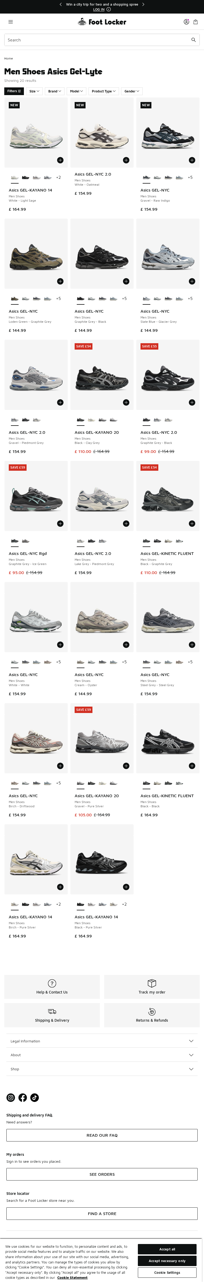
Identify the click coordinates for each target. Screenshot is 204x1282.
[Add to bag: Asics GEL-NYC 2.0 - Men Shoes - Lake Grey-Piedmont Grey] (126, 523)
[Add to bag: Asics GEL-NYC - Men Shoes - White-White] (60, 645)
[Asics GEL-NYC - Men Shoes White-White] (157, 178)
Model (74, 91)
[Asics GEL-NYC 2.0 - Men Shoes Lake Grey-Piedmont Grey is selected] (80, 541)
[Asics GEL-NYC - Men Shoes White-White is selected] (15, 662)
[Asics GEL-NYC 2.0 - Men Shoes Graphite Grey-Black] (25, 420)
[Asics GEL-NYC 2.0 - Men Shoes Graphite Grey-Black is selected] (146, 420)
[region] (102, 7)
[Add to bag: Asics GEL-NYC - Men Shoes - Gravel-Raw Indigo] (192, 160)
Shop (15, 1069)
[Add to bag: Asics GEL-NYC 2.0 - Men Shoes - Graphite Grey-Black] (192, 402)
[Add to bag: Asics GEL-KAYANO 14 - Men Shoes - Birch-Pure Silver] (60, 887)
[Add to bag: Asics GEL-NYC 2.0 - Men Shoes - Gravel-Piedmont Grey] (60, 402)
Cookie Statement (72, 1277)
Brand (52, 91)
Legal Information (25, 1041)
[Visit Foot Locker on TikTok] (34, 1097)
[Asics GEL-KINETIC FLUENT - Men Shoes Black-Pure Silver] (179, 541)
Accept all (167, 1249)
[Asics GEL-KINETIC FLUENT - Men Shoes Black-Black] (157, 541)
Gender (130, 91)
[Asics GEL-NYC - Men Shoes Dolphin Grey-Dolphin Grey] (179, 178)
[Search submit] (193, 40)
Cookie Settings (167, 1272)
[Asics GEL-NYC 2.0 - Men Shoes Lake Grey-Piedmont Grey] (36, 420)
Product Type (102, 91)
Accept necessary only (167, 1261)
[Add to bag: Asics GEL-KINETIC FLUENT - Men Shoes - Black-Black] (192, 766)
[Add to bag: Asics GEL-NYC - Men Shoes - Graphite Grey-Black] (126, 281)
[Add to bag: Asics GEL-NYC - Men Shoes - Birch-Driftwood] (60, 766)
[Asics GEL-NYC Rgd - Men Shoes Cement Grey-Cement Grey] (25, 541)
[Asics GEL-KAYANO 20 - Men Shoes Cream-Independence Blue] (91, 420)
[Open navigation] (10, 21)
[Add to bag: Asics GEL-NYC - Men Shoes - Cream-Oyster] (126, 645)
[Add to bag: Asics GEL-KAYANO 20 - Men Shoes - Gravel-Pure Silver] (126, 766)
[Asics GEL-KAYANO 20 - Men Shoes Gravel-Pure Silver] (102, 420)
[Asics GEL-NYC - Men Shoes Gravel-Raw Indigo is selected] (146, 178)
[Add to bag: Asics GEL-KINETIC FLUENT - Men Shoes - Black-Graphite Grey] (192, 523)
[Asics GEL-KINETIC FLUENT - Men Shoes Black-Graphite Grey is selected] (146, 541)
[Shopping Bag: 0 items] (195, 21)
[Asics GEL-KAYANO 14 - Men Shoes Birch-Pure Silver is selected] (15, 904)
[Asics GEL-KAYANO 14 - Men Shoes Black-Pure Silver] (25, 178)
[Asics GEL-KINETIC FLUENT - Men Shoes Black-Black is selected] (146, 783)
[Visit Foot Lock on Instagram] (10, 1097)
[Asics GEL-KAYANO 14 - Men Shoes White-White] (36, 178)
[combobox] (102, 40)
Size (32, 91)
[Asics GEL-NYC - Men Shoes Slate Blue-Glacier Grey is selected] (146, 299)
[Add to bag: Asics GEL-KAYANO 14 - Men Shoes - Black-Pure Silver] (126, 887)
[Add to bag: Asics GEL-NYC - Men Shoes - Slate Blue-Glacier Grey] (192, 281)
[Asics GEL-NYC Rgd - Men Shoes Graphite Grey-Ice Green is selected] (15, 541)
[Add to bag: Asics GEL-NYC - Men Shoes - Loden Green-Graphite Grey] (60, 281)
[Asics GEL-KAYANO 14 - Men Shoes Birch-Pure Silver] (113, 904)
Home (8, 58)
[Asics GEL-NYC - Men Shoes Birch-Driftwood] (48, 662)
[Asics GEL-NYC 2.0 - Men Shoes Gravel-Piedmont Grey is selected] (15, 420)
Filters (12, 91)
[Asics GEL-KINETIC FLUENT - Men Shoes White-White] (168, 541)
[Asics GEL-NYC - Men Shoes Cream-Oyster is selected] (80, 662)
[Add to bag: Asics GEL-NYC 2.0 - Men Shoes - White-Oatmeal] (126, 160)
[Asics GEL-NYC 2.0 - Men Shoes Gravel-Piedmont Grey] (157, 420)
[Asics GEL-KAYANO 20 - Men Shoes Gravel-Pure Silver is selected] (80, 783)
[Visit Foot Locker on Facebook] (22, 1097)
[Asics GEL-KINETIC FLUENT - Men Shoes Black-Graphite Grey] (168, 783)
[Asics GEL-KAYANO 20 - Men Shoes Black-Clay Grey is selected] (80, 420)
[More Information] (108, 9)
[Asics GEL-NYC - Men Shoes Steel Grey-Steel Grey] (168, 178)
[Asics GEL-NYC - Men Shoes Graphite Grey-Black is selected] (80, 299)
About (16, 1054)
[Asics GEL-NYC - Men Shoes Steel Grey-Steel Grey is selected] (146, 662)
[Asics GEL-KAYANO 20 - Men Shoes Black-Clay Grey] (91, 783)
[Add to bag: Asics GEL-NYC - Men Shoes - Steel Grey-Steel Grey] (192, 645)
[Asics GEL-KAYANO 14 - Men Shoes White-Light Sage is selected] (15, 178)
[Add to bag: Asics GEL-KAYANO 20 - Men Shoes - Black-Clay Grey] (126, 402)
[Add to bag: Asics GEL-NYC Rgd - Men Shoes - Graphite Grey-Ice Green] (60, 523)
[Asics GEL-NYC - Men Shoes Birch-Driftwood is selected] (15, 783)
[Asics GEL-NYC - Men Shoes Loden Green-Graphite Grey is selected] (15, 299)
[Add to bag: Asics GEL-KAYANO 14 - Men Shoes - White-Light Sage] (60, 160)
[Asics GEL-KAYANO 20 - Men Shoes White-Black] (113, 420)
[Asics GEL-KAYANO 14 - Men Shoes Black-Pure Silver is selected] (80, 904)
